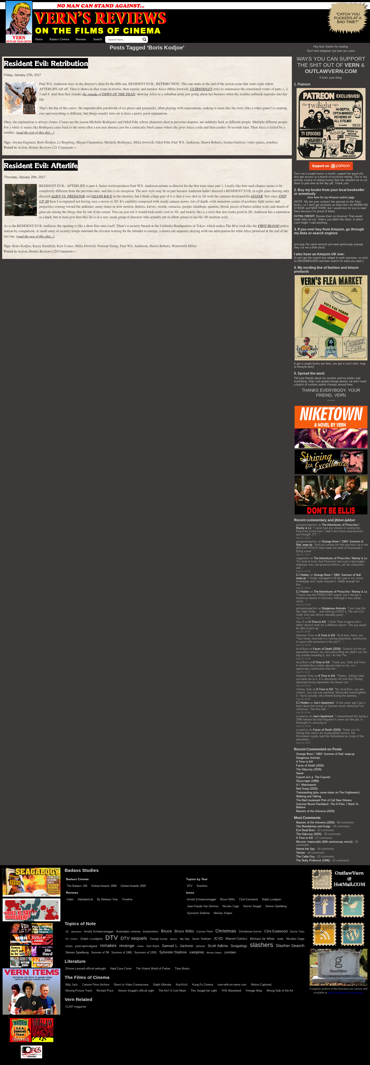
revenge (126, 945)
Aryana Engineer (23, 142)
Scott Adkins (218, 946)
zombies (272, 142)
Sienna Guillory (234, 142)
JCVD (218, 938)
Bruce (166, 931)
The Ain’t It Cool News (172, 990)
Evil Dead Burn (305, 830)
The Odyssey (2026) (308, 769)
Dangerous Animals (334, 608)
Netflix (280, 939)
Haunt (299, 773)
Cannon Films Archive (95, 984)
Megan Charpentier (89, 142)
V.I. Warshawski (306, 784)
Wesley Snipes (223, 913)
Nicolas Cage (230, 906)
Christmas (225, 931)
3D (67, 931)
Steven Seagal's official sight (136, 990)
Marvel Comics (237, 938)
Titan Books (182, 968)
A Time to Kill (317, 621)
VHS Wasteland (231, 990)
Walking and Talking (308, 796)
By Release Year (107, 899)
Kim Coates (65, 245)
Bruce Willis (227, 899)
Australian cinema (128, 931)
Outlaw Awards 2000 (133, 885)
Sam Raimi (152, 946)
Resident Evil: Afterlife (41, 165)
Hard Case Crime (120, 968)
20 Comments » (65, 251)
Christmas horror (250, 931)
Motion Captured (261, 984)
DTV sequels (134, 938)
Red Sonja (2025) (307, 788)
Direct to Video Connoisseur (131, 984)
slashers (261, 944)
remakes (108, 945)
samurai (200, 946)
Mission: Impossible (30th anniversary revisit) (324, 841)
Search (97, 39)
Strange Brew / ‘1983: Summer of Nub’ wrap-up (325, 754)
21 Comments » (65, 147)
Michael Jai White (262, 938)
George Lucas (159, 938)
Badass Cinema (59, 39)
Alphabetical (85, 899)
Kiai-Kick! (182, 984)
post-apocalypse (86, 946)
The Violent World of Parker (153, 968)
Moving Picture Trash (79, 990)
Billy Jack (72, 984)
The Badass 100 (77, 885)
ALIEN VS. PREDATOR (68, 196)
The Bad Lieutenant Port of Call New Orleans (324, 800)
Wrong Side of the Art (280, 990)
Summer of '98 (100, 952)
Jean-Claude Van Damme (202, 906)
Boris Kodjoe (46, 142)
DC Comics (72, 939)
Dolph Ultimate (162, 984)
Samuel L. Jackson (177, 946)
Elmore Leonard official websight (86, 968)
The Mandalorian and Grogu (313, 826)
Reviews (81, 39)
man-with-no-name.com (232, 984)
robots (140, 946)
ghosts (173, 939)
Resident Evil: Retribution (46, 63)
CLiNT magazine (76, 1006)
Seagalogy (239, 946)
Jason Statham (201, 938)
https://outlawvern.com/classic (345, 992)
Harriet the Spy (305, 848)
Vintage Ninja (254, 990)
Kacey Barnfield (44, 245)
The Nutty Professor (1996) (313, 860)
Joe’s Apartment (324, 702)
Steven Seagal (252, 906)
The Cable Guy (305, 856)
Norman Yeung (107, 245)
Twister (300, 852)
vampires (196, 952)
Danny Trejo (297, 931)
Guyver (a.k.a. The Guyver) (313, 777)
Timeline (127, 899)
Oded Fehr (162, 142)
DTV (189, 885)
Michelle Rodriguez (118, 142)
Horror (33, 147)
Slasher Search (290, 945)
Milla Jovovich (143, 142)
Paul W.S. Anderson (185, 142)
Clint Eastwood (248, 899)
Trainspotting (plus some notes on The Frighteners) (328, 792)
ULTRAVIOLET (201, 89)
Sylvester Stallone (198, 913)
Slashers (202, 885)
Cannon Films (204, 931)
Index (70, 899)
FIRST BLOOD (268, 225)
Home (39, 39)
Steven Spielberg (275, 906)
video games (255, 142)
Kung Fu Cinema (202, 984)
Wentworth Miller (184, 245)
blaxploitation (150, 931)
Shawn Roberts (211, 142)
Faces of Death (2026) (327, 648)
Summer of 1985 (121, 952)
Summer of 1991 (145, 952)
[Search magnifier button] (144, 39)
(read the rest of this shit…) (35, 132)
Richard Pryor (105, 990)
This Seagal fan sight (204, 990)
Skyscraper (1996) (307, 781)
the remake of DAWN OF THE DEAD (108, 94)
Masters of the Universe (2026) (315, 811)
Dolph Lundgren (271, 899)
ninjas (69, 946)
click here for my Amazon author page (330, 197)
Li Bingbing (66, 142)
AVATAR (257, 196)
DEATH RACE (101, 196)
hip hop (184, 938)
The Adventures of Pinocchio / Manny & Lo (340, 558)
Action (22, 147)
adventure (76, 931)
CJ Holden (302, 575)
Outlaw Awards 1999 (103, 885)
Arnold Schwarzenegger (201, 899)
